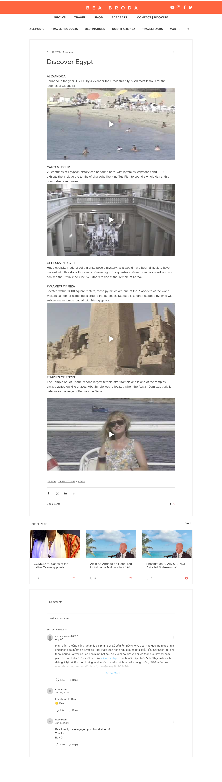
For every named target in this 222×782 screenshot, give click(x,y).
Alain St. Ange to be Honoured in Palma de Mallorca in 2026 (111, 565)
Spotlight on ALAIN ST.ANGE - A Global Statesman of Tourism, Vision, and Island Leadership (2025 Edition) (166, 565)
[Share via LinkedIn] (65, 493)
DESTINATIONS (95, 29)
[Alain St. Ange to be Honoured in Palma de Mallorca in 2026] (111, 544)
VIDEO (81, 481)
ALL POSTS (36, 29)
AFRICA (52, 481)
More (173, 29)
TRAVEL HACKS (152, 29)
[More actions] (173, 52)
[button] (188, 29)
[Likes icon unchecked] (57, 680)
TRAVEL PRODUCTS (64, 29)
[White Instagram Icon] (178, 7)
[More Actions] (173, 637)
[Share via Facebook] (48, 493)
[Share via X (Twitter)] (57, 493)
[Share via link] (74, 493)
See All (189, 523)
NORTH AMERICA (123, 29)
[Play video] (111, 124)
